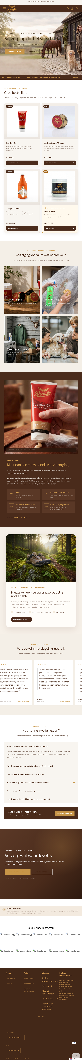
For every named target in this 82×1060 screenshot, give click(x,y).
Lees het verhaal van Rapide (18, 517)
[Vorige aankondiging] (4, 2)
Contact (9, 983)
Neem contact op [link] (64, 813)
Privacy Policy (29, 978)
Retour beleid (29, 983)
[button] (4, 8)
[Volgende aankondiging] (78, 2)
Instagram (33, 51)
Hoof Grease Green (8, 701)
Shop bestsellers (15, 51)
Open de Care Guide (21, 619)
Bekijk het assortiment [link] (18, 872)
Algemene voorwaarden (29, 990)
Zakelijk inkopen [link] (42, 872)
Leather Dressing (50, 701)
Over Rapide (10, 978)
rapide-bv (14, 1059)
